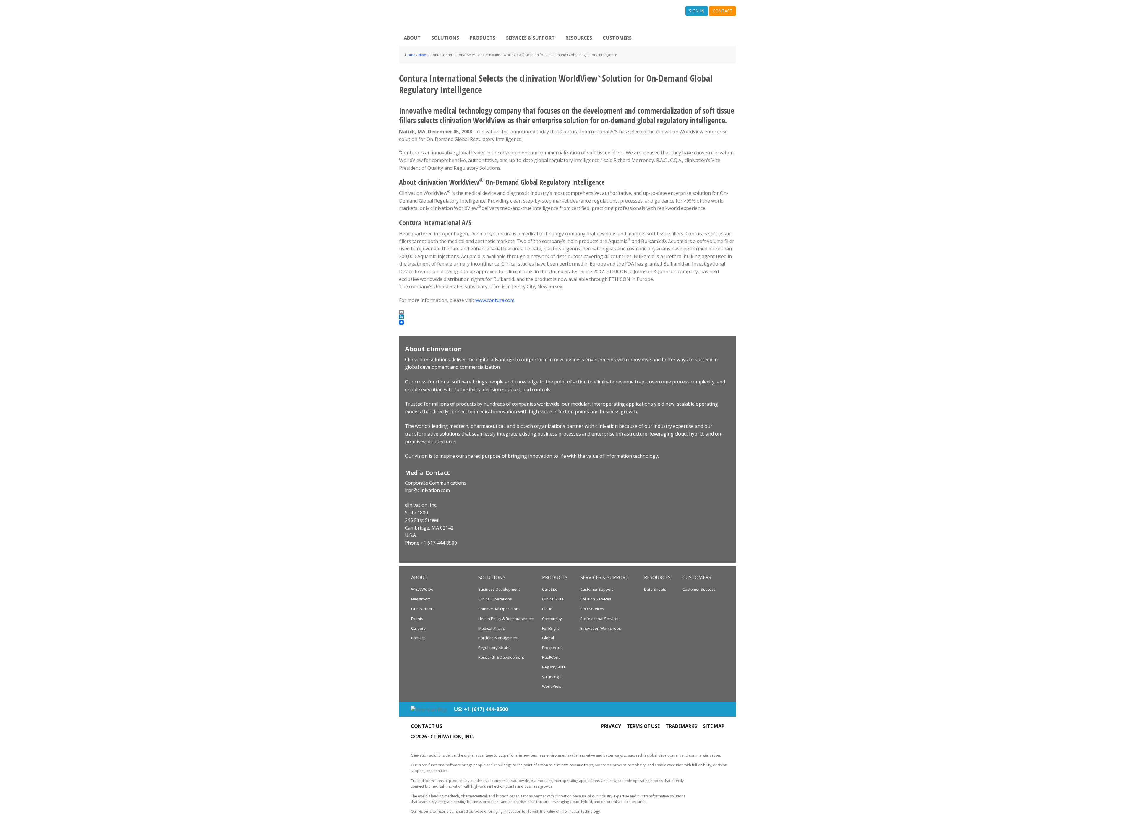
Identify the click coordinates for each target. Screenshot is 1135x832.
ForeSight (550, 628)
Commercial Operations (499, 608)
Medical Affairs (491, 628)
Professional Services (600, 618)
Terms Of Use (643, 726)
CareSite (549, 589)
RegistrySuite (554, 667)
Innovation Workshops (600, 628)
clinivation (480, 15)
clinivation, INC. (452, 736)
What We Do (422, 589)
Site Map (713, 726)
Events (417, 618)
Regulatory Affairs (494, 647)
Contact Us (426, 726)
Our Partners (422, 608)
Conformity (552, 618)
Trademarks (681, 726)
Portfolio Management (498, 637)
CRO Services (592, 608)
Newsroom (421, 599)
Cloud (547, 608)
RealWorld (551, 657)
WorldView (551, 686)
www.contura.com (494, 300)
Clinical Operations (495, 599)
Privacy (611, 726)
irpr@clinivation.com (427, 490)
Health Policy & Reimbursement (506, 618)
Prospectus (552, 647)
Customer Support (596, 589)
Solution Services (595, 599)
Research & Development (501, 657)
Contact (418, 637)
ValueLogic (551, 676)
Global (548, 637)
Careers (418, 628)
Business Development (499, 589)
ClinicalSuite (553, 599)
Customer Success (699, 589)
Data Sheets (655, 589)
